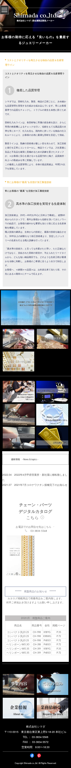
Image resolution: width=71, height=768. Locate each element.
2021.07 (7, 485)
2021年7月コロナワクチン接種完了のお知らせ (40, 485)
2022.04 (7, 474)
